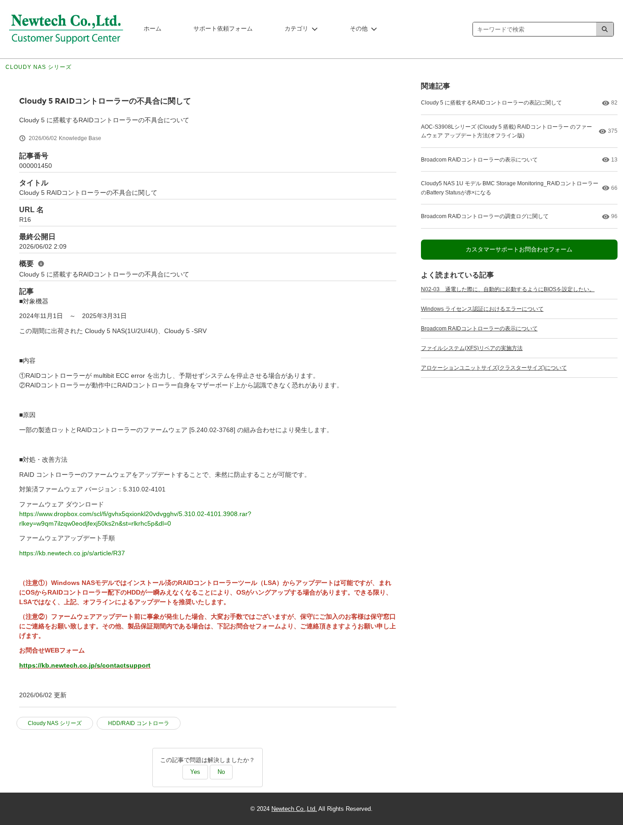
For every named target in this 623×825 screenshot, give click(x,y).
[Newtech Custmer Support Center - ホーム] (66, 29)
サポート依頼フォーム (223, 28)
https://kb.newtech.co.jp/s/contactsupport (85, 665)
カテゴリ (296, 28)
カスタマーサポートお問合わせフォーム (519, 249)
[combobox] (534, 29)
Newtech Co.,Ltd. (294, 808)
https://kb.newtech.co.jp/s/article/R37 (72, 553)
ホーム (152, 28)
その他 (359, 28)
